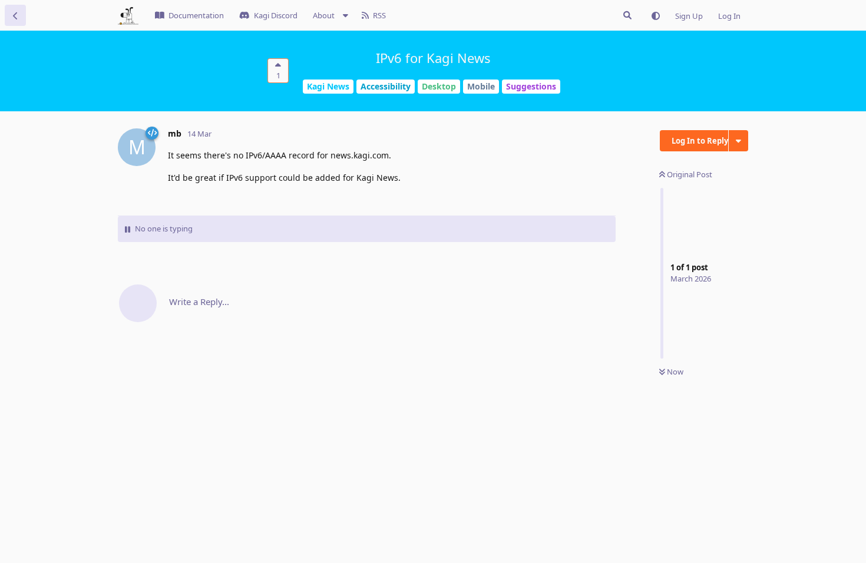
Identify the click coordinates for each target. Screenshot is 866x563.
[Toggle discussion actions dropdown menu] (738, 140)
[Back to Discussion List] (15, 15)
